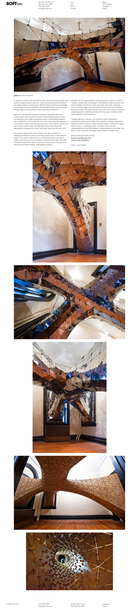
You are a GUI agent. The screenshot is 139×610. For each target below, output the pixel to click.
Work (72, 2)
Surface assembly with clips (81, 138)
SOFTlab (15, 604)
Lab (72, 4)
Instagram (106, 6)
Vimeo (105, 8)
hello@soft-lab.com (45, 8)
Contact (73, 8)
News (104, 2)
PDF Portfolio (107, 4)
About (73, 6)
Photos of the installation (80, 140)
